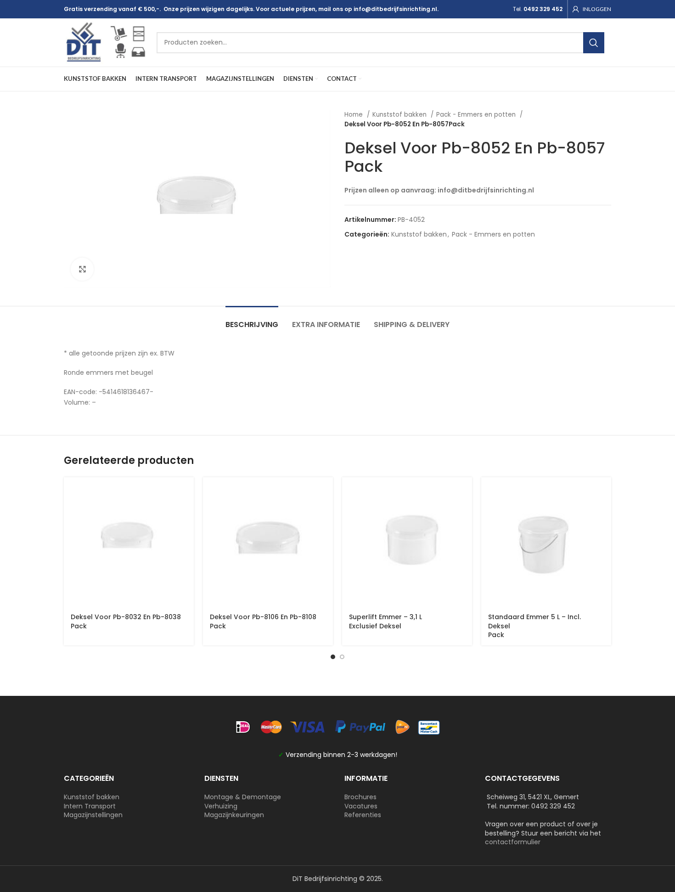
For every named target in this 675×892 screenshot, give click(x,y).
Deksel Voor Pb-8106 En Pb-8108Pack (263, 621)
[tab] (251, 320)
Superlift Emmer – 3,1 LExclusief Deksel (385, 621)
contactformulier (512, 842)
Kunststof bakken (400, 114)
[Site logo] (105, 41)
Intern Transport (90, 806)
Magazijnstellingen (93, 814)
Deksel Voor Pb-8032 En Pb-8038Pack (126, 621)
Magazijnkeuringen (234, 814)
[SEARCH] (593, 42)
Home (354, 114)
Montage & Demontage (242, 797)
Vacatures (360, 806)
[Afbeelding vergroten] (82, 269)
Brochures (360, 797)
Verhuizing (220, 806)
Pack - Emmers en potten (477, 114)
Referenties (362, 814)
